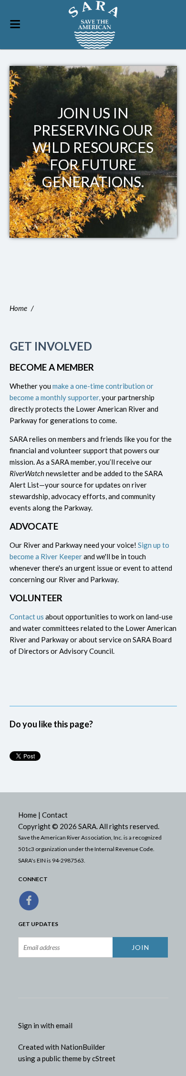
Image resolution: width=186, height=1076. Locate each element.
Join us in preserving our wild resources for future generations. (93, 147)
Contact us (27, 616)
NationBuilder (83, 1047)
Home (18, 308)
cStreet (103, 1058)
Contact (55, 814)
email (64, 1025)
